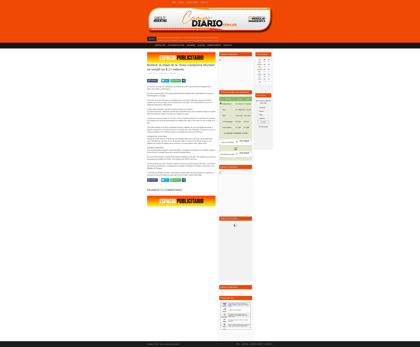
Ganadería (173, 73)
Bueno (261, 111)
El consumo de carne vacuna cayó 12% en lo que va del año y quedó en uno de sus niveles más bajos (188, 37)
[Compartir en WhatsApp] (175, 80)
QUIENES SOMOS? (192, 2)
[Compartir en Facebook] (152, 80)
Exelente (262, 107)
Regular (262, 118)
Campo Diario (163, 73)
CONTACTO (204, 2)
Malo (261, 115)
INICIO (174, 2)
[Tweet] (165, 80)
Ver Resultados (263, 127)
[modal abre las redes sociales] (184, 80)
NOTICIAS (181, 2)
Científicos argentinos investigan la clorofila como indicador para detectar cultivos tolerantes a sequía (188, 41)
